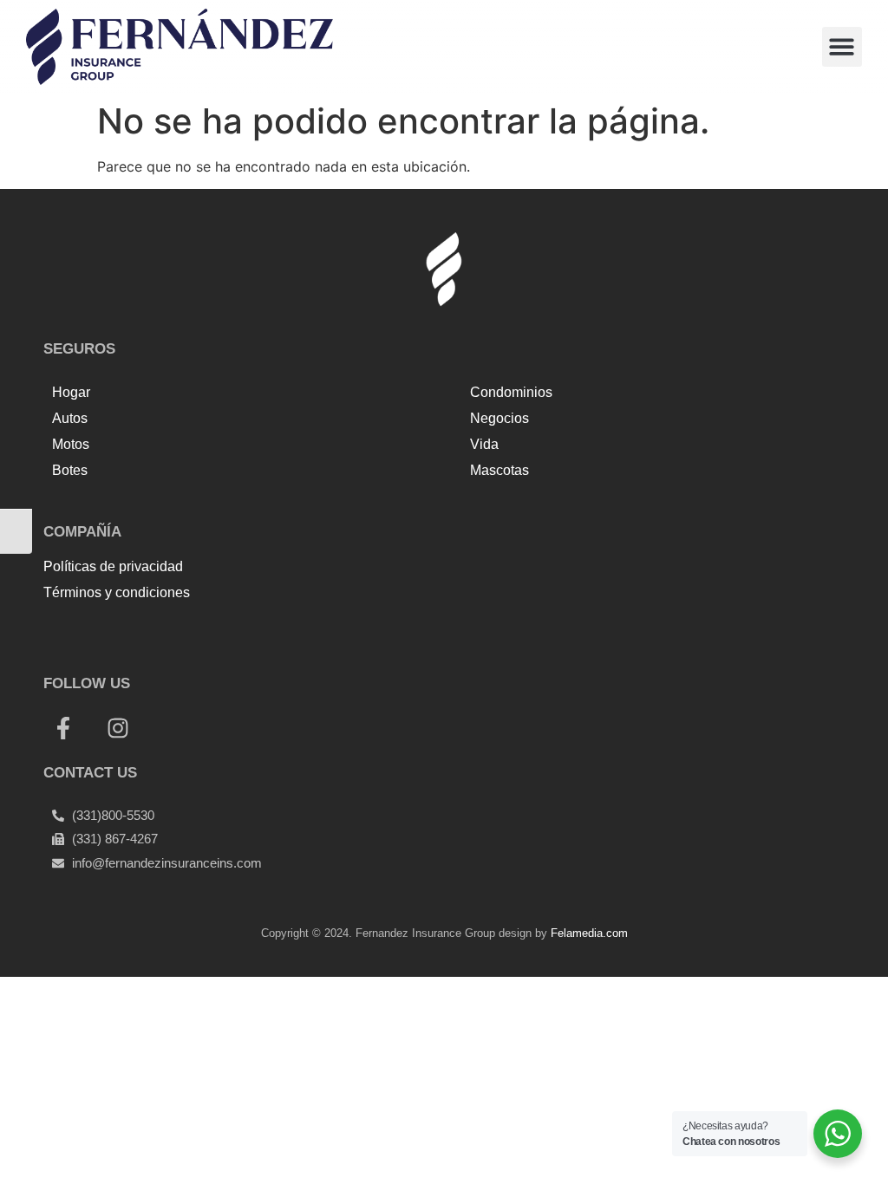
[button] (842, 47)
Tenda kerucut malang (259, 631)
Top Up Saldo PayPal (112, 631)
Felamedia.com (589, 933)
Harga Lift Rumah (393, 631)
